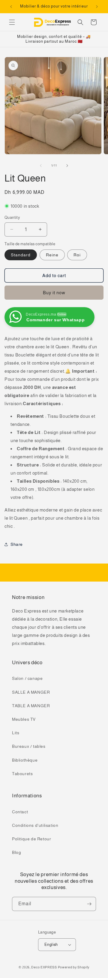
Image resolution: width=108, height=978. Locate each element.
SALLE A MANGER (31, 692)
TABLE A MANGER (31, 705)
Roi (77, 254)
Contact (20, 811)
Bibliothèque (25, 760)
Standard (21, 254)
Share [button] (16, 544)
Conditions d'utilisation (35, 825)
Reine (52, 254)
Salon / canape (27, 678)
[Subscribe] (89, 904)
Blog (16, 852)
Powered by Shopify (74, 967)
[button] (12, 22)
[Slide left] (40, 165)
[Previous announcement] (11, 6)
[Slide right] (67, 165)
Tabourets (22, 773)
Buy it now (54, 292)
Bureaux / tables (29, 746)
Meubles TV (24, 719)
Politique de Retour (31, 838)
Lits (15, 732)
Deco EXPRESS (44, 967)
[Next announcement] (97, 6)
